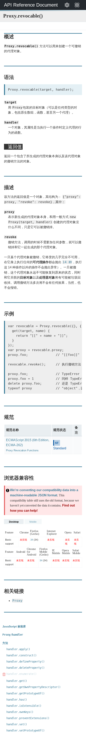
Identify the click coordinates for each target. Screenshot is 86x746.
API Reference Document (31, 5)
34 (31, 539)
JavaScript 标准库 (14, 626)
